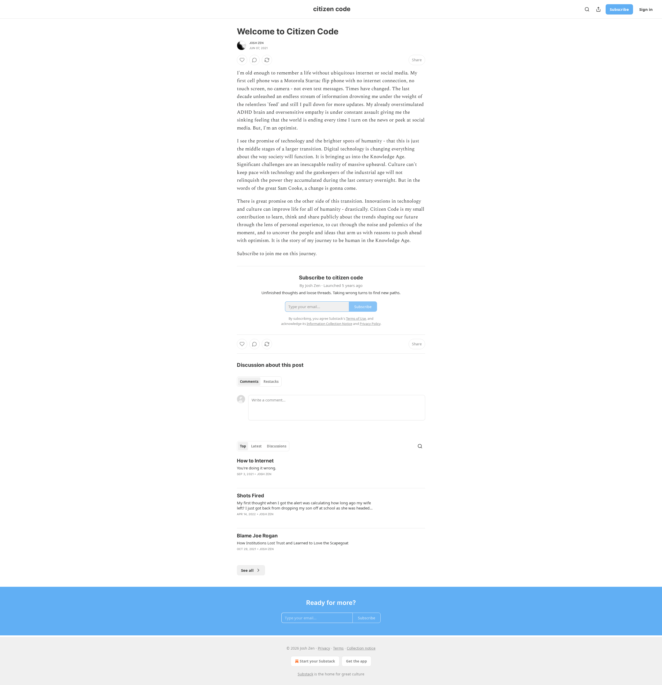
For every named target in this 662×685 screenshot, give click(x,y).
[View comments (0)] (254, 60)
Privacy (324, 648)
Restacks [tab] (271, 381)
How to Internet (255, 461)
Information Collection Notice (329, 323)
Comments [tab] (249, 381)
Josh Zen (256, 43)
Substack (305, 674)
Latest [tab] (256, 446)
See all (247, 570)
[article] (331, 470)
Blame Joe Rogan (257, 536)
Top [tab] (243, 446)
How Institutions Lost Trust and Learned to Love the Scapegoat (292, 542)
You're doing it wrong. (256, 467)
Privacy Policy (370, 323)
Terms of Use (356, 318)
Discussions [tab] (276, 446)
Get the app (356, 661)
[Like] (242, 60)
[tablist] (259, 381)
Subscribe (619, 9)
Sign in (646, 9)
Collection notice (361, 648)
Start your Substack (317, 661)
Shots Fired (250, 496)
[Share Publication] (598, 9)
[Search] (587, 9)
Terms (338, 648)
